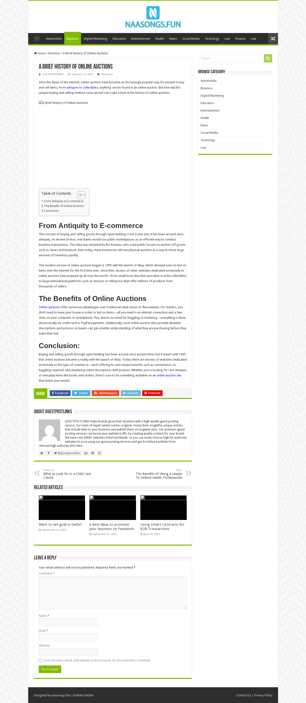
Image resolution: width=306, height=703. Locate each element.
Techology (212, 38)
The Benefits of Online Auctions (64, 206)
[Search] (268, 58)
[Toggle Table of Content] (79, 195)
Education (119, 38)
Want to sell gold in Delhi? (61, 524)
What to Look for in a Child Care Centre (67, 474)
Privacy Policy (263, 695)
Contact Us (243, 695)
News (173, 38)
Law (227, 38)
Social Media (191, 38)
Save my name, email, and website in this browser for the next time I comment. (97, 660)
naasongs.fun (61, 695)
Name (44, 616)
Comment (47, 573)
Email (43, 630)
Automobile (54, 38)
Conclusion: (51, 210)
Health (159, 38)
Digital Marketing (95, 38)
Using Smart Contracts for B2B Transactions (162, 526)
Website (44, 645)
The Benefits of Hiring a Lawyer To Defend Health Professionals (159, 474)
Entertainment (140, 38)
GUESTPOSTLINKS (53, 74)
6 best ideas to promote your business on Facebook (111, 526)
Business (73, 38)
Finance (240, 38)
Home (37, 38)
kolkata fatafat (83, 695)
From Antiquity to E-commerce (63, 201)
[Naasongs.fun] (153, 16)
